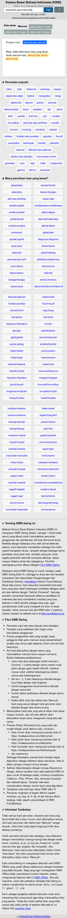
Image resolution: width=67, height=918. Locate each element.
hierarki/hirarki (16, 371)
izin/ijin (48, 323)
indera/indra (48, 297)
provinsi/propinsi (48, 442)
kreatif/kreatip (48, 398)
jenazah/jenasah (48, 337)
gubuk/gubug (17, 344)
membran (40, 129)
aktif (10, 116)
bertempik (28, 143)
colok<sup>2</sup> (15, 32)
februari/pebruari (16, 297)
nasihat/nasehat (16, 482)
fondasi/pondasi (16, 303)
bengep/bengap (17, 279)
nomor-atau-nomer (46, 156)
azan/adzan (17, 266)
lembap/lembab (17, 422)
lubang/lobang (16, 428)
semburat (45, 170)
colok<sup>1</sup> (40, 26)
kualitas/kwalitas (17, 408)
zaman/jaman (48, 509)
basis (26, 109)
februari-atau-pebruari (39, 149)
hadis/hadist (16, 350)
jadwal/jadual (48, 330)
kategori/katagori (48, 377)
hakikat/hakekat (16, 364)
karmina (33, 116)
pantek (21, 116)
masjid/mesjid (16, 442)
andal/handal (17, 219)
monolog (26, 129)
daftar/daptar (48, 212)
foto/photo (16, 317)
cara (22, 163)
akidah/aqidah (16, 205)
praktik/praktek (48, 435)
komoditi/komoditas (48, 384)
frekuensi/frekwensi (16, 323)
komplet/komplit (48, 391)
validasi (8, 136)
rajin (32, 163)
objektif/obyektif (48, 415)
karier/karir (48, 364)
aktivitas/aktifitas (17, 198)
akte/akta (17, 192)
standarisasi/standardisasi (48, 482)
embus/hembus (48, 279)
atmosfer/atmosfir (16, 259)
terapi (58, 96)
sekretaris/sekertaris (48, 469)
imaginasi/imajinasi (17, 391)
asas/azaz (16, 246)
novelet (56, 116)
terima (32, 170)
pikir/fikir (48, 428)
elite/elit (48, 273)
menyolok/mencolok (17, 455)
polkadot (54, 143)
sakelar (53, 129)
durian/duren (48, 246)
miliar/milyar (16, 462)
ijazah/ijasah (16, 384)
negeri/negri (17, 496)
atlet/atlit (16, 252)
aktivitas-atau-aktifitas (35, 122)
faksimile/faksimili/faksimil (48, 286)
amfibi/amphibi (17, 212)
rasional (20, 149)
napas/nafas (16, 475)
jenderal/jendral (48, 344)
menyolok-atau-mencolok (35, 42)
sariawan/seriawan (48, 462)
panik (60, 109)
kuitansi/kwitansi (17, 415)
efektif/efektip (48, 252)
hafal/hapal (17, 357)
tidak (43, 163)
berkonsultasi (11, 109)
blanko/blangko (48, 192)
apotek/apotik (16, 239)
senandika (13, 143)
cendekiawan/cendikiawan (48, 205)
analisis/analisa (17, 225)
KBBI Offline (41, 877)
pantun (40, 102)
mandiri (55, 122)
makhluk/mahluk (17, 435)
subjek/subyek (48, 489)
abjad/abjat (17, 185)
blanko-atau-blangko (22, 156)
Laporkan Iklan (23, 908)
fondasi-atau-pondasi (28, 136)
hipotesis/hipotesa (17, 377)
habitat (30, 96)
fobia (9, 89)
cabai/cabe (48, 198)
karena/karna (48, 357)
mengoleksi (45, 96)
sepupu (57, 89)
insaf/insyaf (48, 303)
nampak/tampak (16, 469)
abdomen (31, 89)
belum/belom (17, 273)
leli (49, 109)
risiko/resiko (48, 455)
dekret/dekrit (48, 225)
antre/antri (16, 232)
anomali (52, 102)
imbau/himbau (16, 398)
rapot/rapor (48, 448)
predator (37, 109)
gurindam (10, 163)
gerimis (21, 170)
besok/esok (17, 286)
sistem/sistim (48, 475)
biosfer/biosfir (48, 185)
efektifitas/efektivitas (48, 259)
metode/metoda (16, 448)
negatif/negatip (17, 489)
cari (45, 116)
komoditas (13, 122)
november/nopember (17, 509)
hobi (19, 89)
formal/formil (16, 310)
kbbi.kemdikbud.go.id (52, 613)
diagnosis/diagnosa (48, 239)
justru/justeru (48, 350)
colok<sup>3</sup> (39, 32)
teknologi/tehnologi (48, 502)
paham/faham (48, 422)
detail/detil (48, 232)
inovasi (14, 129)
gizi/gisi (17, 330)
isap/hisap (48, 310)
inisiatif (42, 143)
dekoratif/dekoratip (48, 219)
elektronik (16, 102)
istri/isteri (48, 317)
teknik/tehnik (48, 496)
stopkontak (56, 163)
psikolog (45, 89)
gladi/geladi (17, 337)
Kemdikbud (31, 581)
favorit (59, 136)
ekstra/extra (48, 266)
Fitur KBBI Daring (49, 565)
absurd (29, 102)
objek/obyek (48, 408)
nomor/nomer (17, 502)
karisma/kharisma (48, 371)
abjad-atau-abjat (14, 96)
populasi (47, 136)
